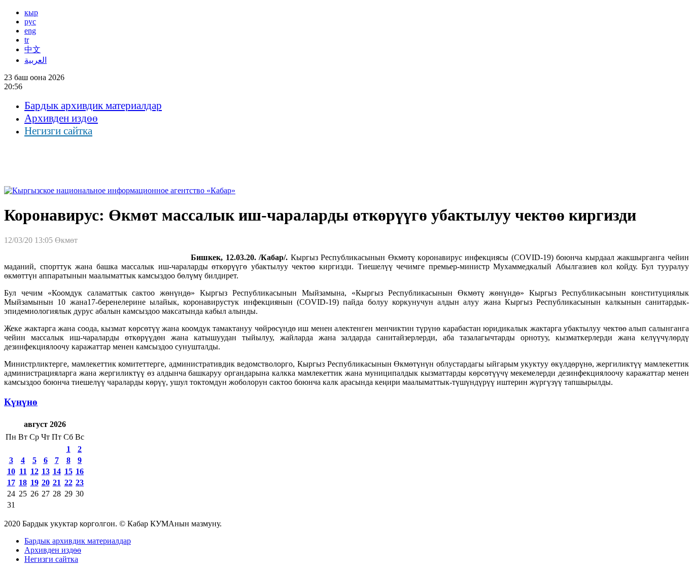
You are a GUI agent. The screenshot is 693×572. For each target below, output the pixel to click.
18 (23, 482)
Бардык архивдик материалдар (93, 105)
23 (80, 482)
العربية (35, 60)
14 (57, 471)
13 (46, 471)
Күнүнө (21, 402)
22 (68, 482)
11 (23, 471)
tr (26, 39)
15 (68, 471)
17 (11, 482)
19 (34, 482)
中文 (32, 49)
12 (34, 471)
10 (11, 471)
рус (30, 21)
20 (46, 482)
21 (57, 482)
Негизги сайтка (58, 131)
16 (80, 471)
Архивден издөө (61, 118)
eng (30, 30)
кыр (31, 12)
